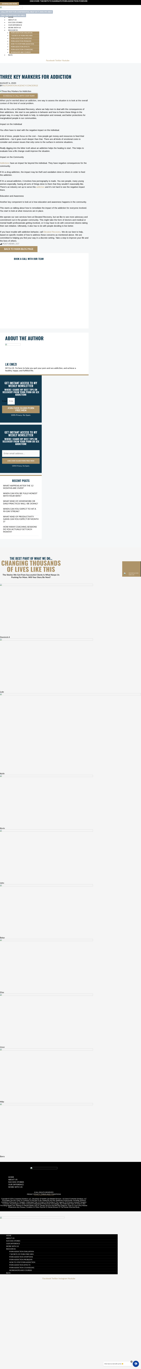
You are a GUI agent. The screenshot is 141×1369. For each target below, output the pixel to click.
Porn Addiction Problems (21, 41)
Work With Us (14, 27)
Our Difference (15, 25)
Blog (10, 55)
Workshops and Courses (21, 52)
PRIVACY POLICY (33, 1194)
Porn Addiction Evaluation (21, 33)
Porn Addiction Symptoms (21, 38)
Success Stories (15, 22)
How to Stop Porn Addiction (22, 44)
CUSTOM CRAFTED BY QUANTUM (44, 1195)
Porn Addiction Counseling (22, 49)
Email (5, 401)
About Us (12, 20)
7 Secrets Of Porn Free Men (21, 35)
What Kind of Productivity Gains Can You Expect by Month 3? (21, 519)
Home (10, 17)
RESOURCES (13, 30)
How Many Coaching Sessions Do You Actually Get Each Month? (20, 529)
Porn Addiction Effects (20, 47)
